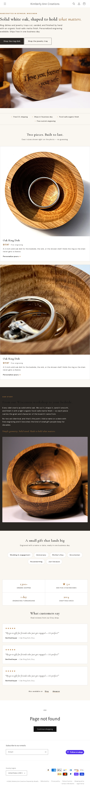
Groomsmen (75, 555)
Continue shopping (45, 729)
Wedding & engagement (20, 555)
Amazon (56, 691)
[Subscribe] (45, 752)
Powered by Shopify (32, 781)
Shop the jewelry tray (38, 41)
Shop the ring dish (12, 41)
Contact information (68, 783)
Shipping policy (79, 781)
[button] (5, 3)
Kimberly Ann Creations (19, 781)
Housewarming (36, 562)
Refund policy (45, 781)
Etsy (47, 691)
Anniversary (41, 555)
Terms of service (67, 781)
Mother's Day (58, 555)
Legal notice (80, 783)
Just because (54, 562)
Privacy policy (55, 781)
